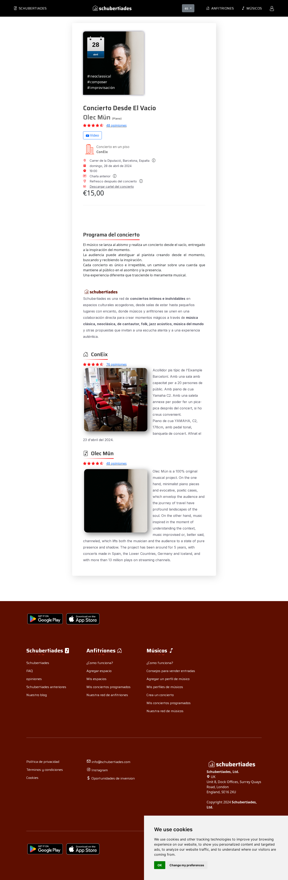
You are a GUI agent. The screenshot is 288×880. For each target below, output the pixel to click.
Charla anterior (100, 176)
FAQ (29, 671)
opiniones (34, 679)
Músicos (253, 8)
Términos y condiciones (44, 769)
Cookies (32, 777)
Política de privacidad (42, 761)
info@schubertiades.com (110, 762)
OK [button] (159, 865)
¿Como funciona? (99, 662)
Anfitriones (222, 8)
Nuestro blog (36, 695)
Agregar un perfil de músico (168, 679)
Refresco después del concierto (114, 181)
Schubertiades (32, 8)
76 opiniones (116, 364)
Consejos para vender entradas (171, 671)
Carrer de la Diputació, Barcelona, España (120, 161)
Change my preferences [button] (187, 865)
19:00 (93, 171)
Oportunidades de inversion (112, 778)
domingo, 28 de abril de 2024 (111, 166)
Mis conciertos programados (108, 687)
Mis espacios (96, 679)
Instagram (99, 770)
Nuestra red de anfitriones (107, 695)
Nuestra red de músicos (165, 711)
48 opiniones (116, 125)
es (187, 8)
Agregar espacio (99, 671)
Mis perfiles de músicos (165, 687)
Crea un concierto (160, 695)
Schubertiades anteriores (46, 687)
